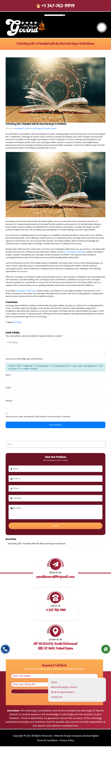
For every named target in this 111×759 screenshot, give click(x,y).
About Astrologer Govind (64, 687)
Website (9, 401)
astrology (17, 322)
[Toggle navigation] (101, 27)
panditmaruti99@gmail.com (55, 577)
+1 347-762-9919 (57, 5)
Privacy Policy (67, 740)
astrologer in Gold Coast (26, 291)
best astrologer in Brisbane (74, 252)
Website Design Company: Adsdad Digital (76, 735)
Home (54, 682)
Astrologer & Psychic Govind (45, 128)
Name (9, 375)
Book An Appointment (62, 692)
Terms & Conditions (47, 740)
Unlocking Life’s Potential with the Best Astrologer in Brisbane (36, 543)
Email (8, 388)
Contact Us (56, 697)
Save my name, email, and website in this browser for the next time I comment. (38, 416)
